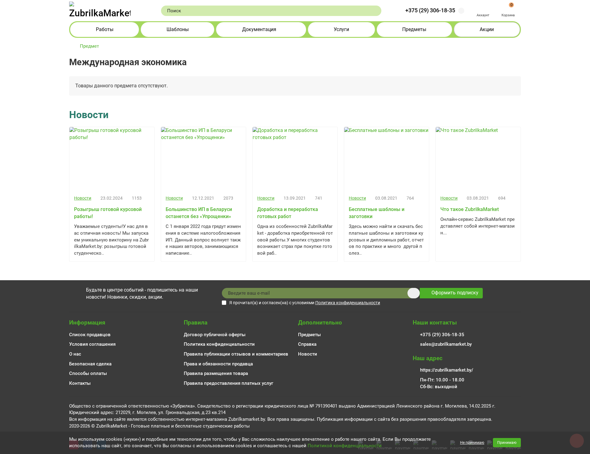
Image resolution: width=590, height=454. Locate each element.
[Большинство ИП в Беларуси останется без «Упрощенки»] (203, 159)
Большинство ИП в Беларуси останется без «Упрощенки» (199, 212)
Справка (307, 344)
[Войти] (483, 7)
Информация (87, 322)
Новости (82, 198)
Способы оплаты (88, 373)
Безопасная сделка (90, 364)
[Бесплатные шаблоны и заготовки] (386, 159)
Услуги (341, 29)
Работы (104, 29)
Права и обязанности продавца (218, 364)
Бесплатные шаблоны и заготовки (376, 212)
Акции (487, 29)
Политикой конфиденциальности (345, 445)
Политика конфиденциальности (219, 344)
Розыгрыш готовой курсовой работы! (108, 212)
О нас (75, 354)
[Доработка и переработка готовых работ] (295, 159)
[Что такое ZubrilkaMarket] (478, 159)
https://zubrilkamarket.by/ (446, 370)
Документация (259, 29)
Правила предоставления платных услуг (228, 383)
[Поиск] (375, 11)
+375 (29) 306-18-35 (430, 10)
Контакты (80, 383)
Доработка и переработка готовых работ (287, 212)
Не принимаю (472, 442)
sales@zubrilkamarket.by (446, 344)
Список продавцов (90, 334)
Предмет (89, 46)
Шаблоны (178, 29)
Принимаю (507, 442)
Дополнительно (320, 322)
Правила (195, 322)
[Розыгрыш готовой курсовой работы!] (111, 159)
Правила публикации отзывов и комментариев (236, 354)
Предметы (414, 29)
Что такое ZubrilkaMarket (469, 209)
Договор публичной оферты (215, 334)
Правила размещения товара (216, 373)
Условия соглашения (92, 344)
